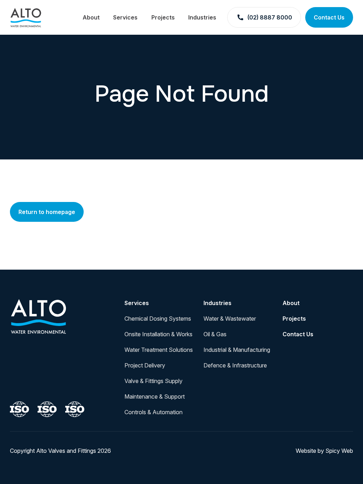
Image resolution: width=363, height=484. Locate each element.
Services (125, 17)
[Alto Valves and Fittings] (38, 316)
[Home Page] (26, 17)
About (91, 17)
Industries (202, 17)
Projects (163, 17)
